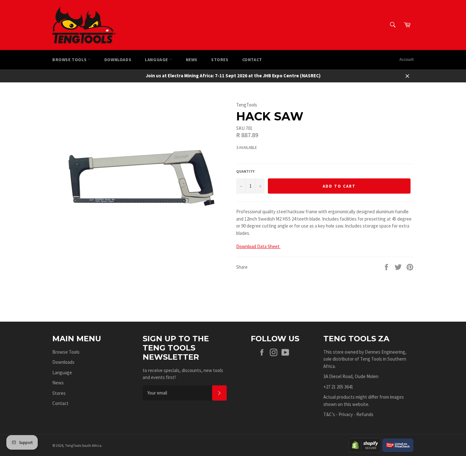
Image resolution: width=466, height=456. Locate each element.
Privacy (346, 414)
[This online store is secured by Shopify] (365, 445)
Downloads (117, 59)
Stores (220, 59)
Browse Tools (70, 59)
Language (157, 59)
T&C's (329, 414)
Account (406, 59)
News (191, 59)
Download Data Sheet (258, 246)
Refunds (364, 414)
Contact (252, 59)
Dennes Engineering (385, 352)
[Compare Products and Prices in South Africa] (398, 445)
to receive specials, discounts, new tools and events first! (183, 374)
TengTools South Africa (83, 445)
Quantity (245, 171)
